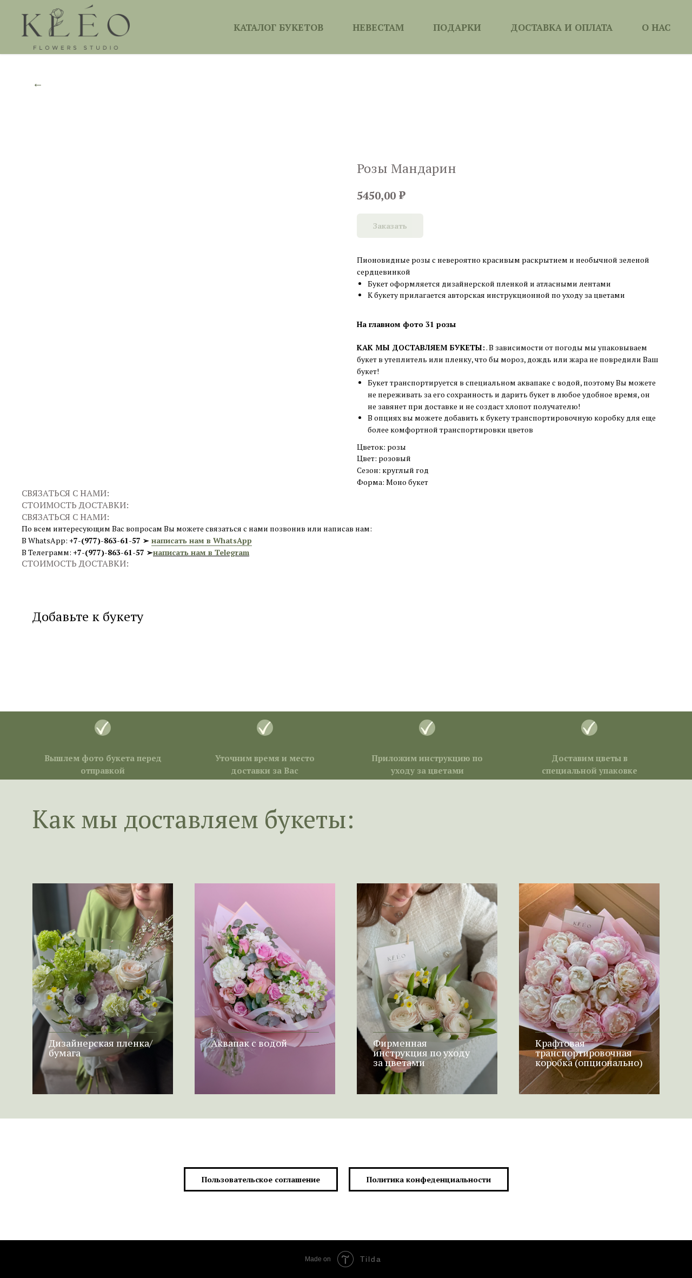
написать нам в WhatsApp (201, 540)
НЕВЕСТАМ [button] (378, 27)
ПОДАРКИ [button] (457, 27)
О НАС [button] (656, 27)
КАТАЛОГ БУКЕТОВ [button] (278, 27)
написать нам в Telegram (201, 552)
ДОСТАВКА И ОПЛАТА (561, 27)
